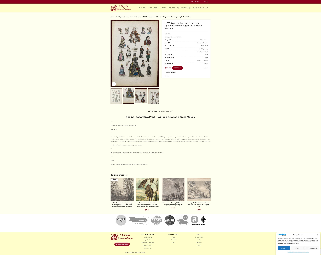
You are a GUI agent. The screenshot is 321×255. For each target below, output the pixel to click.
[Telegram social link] (186, 76)
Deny (297, 248)
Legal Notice (147, 240)
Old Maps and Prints (122, 17)
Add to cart (177, 68)
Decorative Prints (135, 17)
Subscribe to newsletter (123, 244)
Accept (283, 248)
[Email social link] (174, 76)
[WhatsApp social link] (182, 76)
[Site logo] (121, 8)
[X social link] (172, 76)
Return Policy (148, 248)
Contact (199, 245)
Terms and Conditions (147, 242)
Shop (173, 237)
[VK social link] (184, 76)
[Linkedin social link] (118, 2)
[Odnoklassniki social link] (180, 76)
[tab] (152, 110)
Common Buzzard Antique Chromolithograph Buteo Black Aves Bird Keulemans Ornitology (148, 205)
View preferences (311, 248)
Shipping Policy (147, 245)
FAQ (199, 240)
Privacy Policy (148, 237)
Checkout (173, 240)
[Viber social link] (188, 76)
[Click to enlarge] (114, 84)
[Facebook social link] (112, 2)
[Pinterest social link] (116, 2)
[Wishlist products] (201, 1)
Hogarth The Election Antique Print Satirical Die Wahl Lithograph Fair (198, 205)
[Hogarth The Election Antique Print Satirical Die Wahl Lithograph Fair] (199, 189)
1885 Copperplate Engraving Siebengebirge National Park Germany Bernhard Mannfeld (122, 205)
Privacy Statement (298, 252)
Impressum (306, 252)
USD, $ (207, 8)
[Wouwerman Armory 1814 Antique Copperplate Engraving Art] (173, 189)
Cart (173, 242)
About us (199, 242)
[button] (317, 235)
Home (112, 17)
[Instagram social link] (114, 2)
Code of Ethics (199, 237)
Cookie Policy (291, 252)
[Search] (210, 1)
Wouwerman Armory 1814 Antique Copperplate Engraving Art (173, 204)
